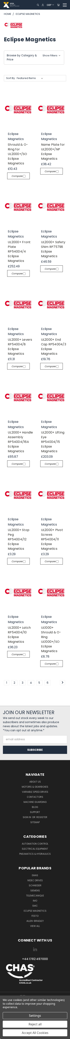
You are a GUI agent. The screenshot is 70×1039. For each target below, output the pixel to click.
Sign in (27, 817)
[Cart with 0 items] (58, 5)
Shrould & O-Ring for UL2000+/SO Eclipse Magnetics (18, 154)
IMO (35, 900)
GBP (49, 4)
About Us (35, 781)
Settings (35, 1015)
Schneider (35, 885)
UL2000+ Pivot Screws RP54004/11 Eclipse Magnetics (52, 539)
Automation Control (35, 843)
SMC (35, 905)
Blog (35, 807)
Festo (35, 916)
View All (35, 926)
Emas (35, 875)
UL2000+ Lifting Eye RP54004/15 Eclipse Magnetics (53, 441)
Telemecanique (35, 895)
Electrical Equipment (35, 848)
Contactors (35, 797)
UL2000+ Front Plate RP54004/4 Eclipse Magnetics (19, 251)
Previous (6, 1035)
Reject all (35, 1024)
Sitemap (35, 822)
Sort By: (10, 78)
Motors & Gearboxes (35, 786)
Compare (17, 176)
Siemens (35, 890)
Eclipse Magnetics (35, 910)
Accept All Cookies (35, 1033)
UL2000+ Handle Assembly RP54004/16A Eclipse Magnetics (20, 441)
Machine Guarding (35, 802)
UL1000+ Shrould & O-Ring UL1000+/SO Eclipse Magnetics (51, 639)
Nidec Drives (35, 880)
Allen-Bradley (35, 921)
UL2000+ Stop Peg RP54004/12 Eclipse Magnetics (18, 539)
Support (35, 812)
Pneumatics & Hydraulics (35, 853)
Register (41, 817)
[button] (34, 58)
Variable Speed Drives (35, 791)
